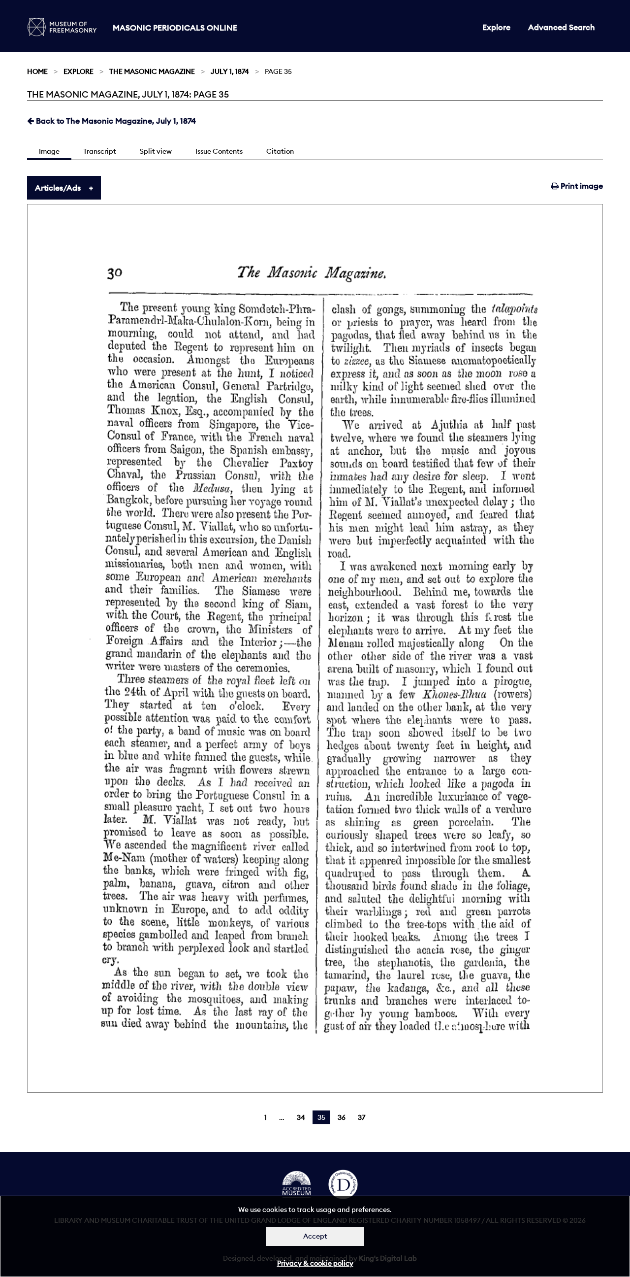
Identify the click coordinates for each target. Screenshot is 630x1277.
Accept (315, 1236)
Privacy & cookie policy (315, 1263)
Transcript (99, 151)
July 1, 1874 (230, 71)
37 (361, 1117)
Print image (581, 186)
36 (342, 1117)
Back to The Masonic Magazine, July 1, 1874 (115, 121)
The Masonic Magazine (152, 71)
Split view (156, 151)
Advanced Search (561, 27)
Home (37, 71)
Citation (280, 151)
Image (49, 151)
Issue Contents (219, 151)
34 (301, 1117)
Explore (496, 27)
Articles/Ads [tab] (58, 188)
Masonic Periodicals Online (175, 28)
